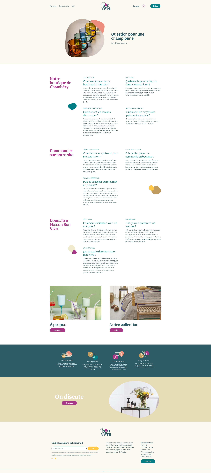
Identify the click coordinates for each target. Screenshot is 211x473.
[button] (155, 6)
